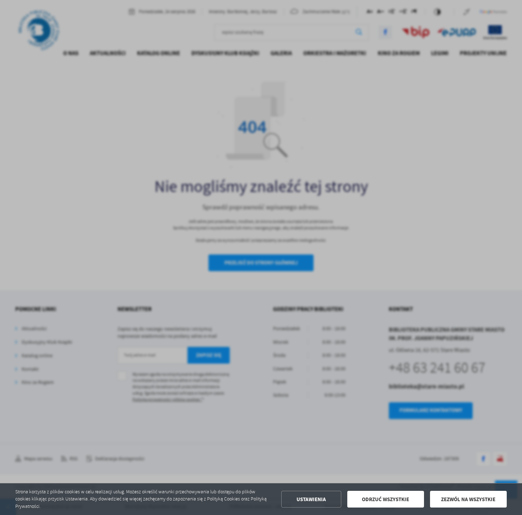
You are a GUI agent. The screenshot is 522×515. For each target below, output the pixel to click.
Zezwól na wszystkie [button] (468, 499)
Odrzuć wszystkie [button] (385, 499)
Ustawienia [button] (311, 499)
